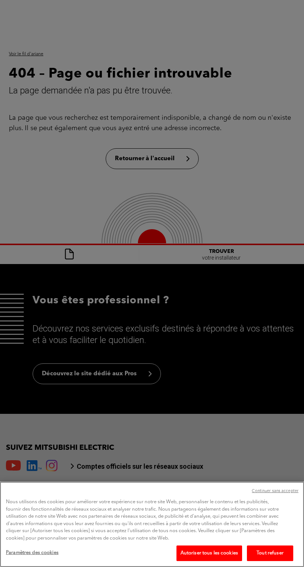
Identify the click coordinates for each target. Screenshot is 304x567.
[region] (152, 524)
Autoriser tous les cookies (209, 553)
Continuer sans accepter (275, 491)
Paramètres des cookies (32, 552)
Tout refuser (270, 553)
